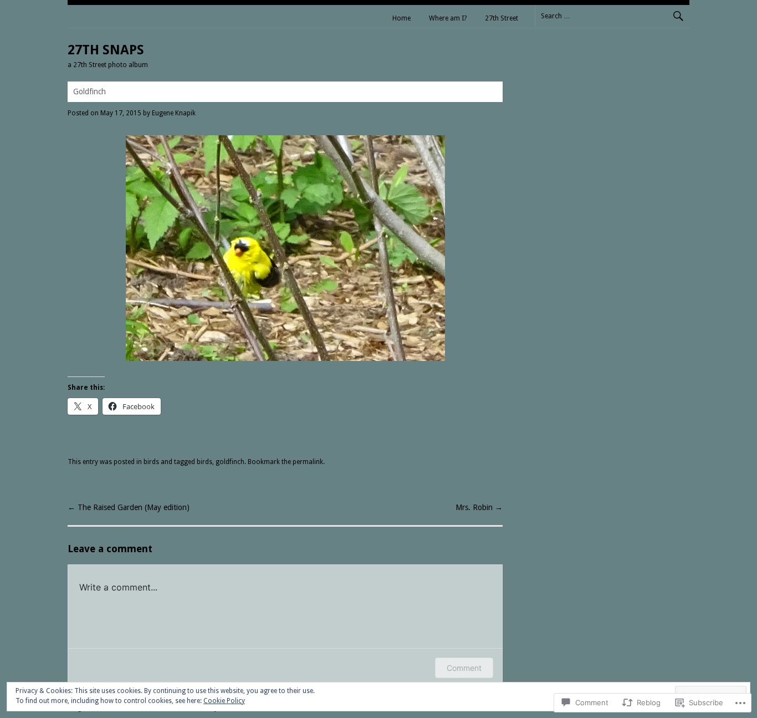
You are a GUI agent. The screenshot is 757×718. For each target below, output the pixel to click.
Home (401, 18)
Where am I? (448, 18)
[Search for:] (612, 15)
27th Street (501, 18)
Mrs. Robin (479, 507)
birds (151, 462)
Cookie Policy (224, 701)
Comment (464, 668)
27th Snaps (106, 50)
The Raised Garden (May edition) (129, 507)
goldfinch (230, 462)
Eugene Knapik (174, 113)
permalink (308, 462)
